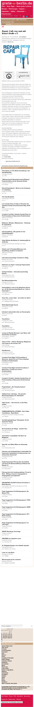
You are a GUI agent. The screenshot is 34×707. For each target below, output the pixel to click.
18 (3, 636)
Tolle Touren (5, 647)
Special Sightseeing (7, 646)
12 (5, 635)
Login (31, 15)
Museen (4, 655)
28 (8, 637)
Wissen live (10, 42)
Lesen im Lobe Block (8, 552)
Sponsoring (27, 696)
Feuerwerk (4, 652)
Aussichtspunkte (6, 650)
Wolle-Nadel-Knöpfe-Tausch (10, 305)
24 (1, 637)
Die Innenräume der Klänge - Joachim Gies (14, 428)
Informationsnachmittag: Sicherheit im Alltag (15, 257)
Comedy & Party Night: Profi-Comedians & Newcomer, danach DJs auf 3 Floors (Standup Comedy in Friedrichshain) (15, 359)
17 (1, 636)
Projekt (16, 15)
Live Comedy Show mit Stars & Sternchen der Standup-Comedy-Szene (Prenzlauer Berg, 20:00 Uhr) (16, 205)
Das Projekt (4, 696)
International (5, 664)
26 (5, 637)
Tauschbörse (5, 319)
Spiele (3, 677)
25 (3, 637)
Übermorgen (13, 9)
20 (6, 636)
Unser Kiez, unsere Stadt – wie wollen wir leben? (16, 298)
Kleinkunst (4, 662)
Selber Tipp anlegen (7, 15)
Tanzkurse (4, 682)
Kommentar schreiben (14, 166)
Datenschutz (11, 699)
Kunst (3, 656)
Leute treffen (5, 668)
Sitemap (18, 699)
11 (3, 635)
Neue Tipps (11, 6)
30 (11, 637)
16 (11, 635)
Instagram (24, 16)
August (21, 9)
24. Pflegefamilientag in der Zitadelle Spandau (15, 545)
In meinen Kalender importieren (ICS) (3, 26)
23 (11, 636)
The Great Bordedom (8, 197)
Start (3, 6)
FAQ (20, 15)
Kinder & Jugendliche (7, 670)
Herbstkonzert (6, 350)
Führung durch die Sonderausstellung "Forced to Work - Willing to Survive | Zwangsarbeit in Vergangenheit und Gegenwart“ (16, 474)
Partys (3, 680)
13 (6, 635)
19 (5, 636)
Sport (3, 679)
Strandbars (5, 674)
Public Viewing (5, 659)
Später (13, 11)
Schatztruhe (5, 673)
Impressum (4, 699)
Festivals (4, 649)
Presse (11, 696)
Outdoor (4, 676)
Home (3, 24)
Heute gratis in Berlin (24, 6)
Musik (3, 665)
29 (9, 637)
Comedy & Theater (7, 661)
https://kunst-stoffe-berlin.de (13, 161)
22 (9, 636)
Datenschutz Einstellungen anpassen (12, 702)
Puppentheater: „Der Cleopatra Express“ (14, 387)
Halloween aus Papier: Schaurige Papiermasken (16, 264)
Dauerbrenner (6, 14)
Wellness (4, 671)
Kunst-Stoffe (7, 156)
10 (1, 635)
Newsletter (21, 11)
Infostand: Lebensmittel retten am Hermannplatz (16, 312)
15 (9, 635)
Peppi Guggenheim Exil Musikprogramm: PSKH (16, 500)
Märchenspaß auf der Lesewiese (11, 559)
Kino (3, 653)
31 (1, 639)
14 (8, 635)
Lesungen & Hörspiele (8, 658)
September (5, 11)
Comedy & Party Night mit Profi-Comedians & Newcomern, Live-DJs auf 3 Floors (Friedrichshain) (15, 369)
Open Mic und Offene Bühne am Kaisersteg (14, 444)
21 (8, 636)
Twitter (27, 16)
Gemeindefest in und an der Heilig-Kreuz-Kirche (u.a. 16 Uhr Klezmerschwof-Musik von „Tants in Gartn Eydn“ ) (16, 289)
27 (6, 637)
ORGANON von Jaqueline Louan (11, 538)
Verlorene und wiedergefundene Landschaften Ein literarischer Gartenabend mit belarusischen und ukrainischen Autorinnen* (16, 453)
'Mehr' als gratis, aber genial (9, 683)
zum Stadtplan (22, 37)
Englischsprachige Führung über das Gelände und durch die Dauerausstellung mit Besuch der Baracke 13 (16, 463)
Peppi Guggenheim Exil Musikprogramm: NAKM (16, 507)
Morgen (4, 9)
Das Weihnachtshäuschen (9, 280)
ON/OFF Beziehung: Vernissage (11, 531)
